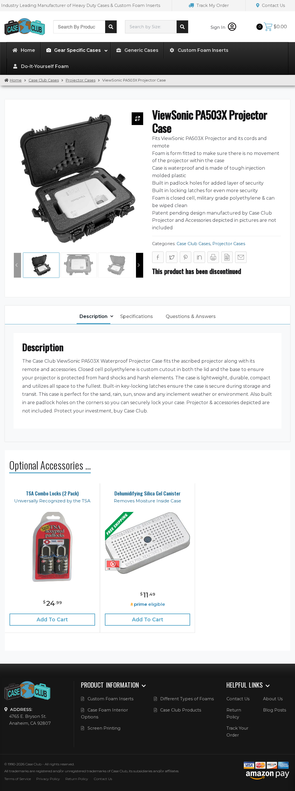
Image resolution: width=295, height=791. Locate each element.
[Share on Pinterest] (185, 257)
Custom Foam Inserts (110, 698)
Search (111, 26)
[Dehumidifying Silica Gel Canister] (147, 543)
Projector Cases (80, 80)
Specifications (136, 316)
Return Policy (76, 779)
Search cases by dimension (182, 26)
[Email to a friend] (240, 257)
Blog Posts (274, 710)
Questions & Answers (191, 316)
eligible (149, 604)
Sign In (218, 27)
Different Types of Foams (187, 698)
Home (16, 80)
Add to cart (52, 619)
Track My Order (212, 5)
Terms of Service (17, 779)
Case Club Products (180, 710)
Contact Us (273, 5)
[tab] (93, 317)
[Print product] (213, 257)
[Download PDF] (227, 257)
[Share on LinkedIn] (199, 257)
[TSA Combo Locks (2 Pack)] (52, 547)
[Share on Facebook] (157, 257)
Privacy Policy (48, 779)
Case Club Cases (44, 80)
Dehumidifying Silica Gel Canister (147, 493)
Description (93, 316)
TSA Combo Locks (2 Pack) (52, 493)
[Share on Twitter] (171, 257)
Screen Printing (104, 728)
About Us (273, 698)
